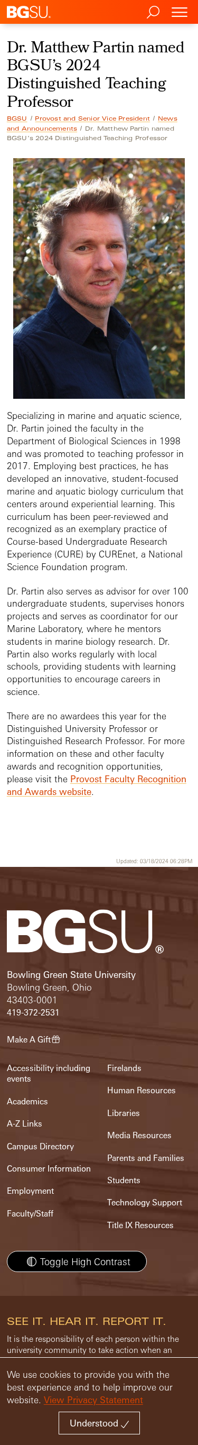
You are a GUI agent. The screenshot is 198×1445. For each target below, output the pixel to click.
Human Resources (141, 1090)
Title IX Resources (140, 1225)
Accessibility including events (48, 1073)
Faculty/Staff (30, 1214)
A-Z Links (24, 1124)
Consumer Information (49, 1169)
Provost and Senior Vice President (92, 118)
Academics (27, 1101)
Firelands (124, 1068)
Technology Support (144, 1202)
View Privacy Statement (93, 1399)
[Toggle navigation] (179, 12)
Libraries (123, 1113)
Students (123, 1180)
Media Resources (139, 1135)
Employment (30, 1191)
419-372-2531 (33, 1013)
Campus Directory (40, 1146)
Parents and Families (145, 1158)
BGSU (17, 118)
